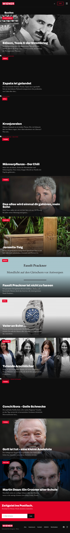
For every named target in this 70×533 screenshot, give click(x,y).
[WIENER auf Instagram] (67, 527)
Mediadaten (54, 527)
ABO (60, 3)
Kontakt (39, 527)
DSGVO (46, 527)
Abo (25, 527)
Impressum (32, 527)
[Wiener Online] (8, 3)
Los (31, 516)
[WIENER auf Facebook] (64, 527)
